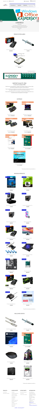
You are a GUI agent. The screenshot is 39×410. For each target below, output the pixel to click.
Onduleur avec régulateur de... (28, 205)
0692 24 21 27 (11, 1)
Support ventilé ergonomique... (28, 254)
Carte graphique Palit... (28, 287)
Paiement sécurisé (15, 400)
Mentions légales (14, 395)
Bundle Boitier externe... (19, 66)
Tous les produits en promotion (29, 169)
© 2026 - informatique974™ (19, 407)
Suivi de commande (23, 392)
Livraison (13, 392)
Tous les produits (32, 71)
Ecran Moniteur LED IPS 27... (27, 238)
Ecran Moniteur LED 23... (28, 130)
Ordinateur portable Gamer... (27, 114)
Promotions (5, 392)
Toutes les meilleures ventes (29, 383)
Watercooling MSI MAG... (28, 221)
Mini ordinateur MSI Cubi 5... (11, 378)
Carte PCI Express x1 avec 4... (11, 254)
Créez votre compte (23, 394)
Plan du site (13, 404)
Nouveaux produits (6, 393)
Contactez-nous (14, 403)
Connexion (22, 393)
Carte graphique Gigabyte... (11, 49)
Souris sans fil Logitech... (11, 361)
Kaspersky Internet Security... (28, 147)
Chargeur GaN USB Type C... (11, 303)
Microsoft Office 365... (11, 147)
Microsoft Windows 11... (11, 345)
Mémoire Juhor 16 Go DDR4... (27, 303)
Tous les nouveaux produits (29, 309)
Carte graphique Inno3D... (11, 130)
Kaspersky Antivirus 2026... (19, 163)
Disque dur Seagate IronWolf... (28, 378)
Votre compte (23, 390)
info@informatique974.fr (33, 405)
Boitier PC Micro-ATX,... (27, 361)
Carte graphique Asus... (11, 114)
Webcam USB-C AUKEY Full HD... (11, 205)
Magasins (13, 406)
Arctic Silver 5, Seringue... (28, 49)
